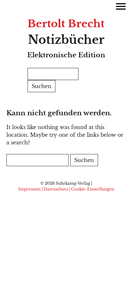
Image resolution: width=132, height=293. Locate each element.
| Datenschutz (55, 189)
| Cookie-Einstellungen (91, 189)
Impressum (29, 189)
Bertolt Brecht (66, 23)
